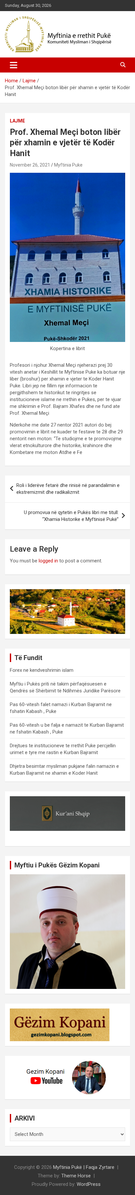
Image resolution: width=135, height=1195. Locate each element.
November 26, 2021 (30, 165)
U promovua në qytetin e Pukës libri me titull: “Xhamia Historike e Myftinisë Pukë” (71, 515)
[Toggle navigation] (13, 65)
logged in (48, 561)
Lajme (17, 120)
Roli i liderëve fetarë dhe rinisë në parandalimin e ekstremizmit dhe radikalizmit (68, 488)
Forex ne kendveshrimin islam (41, 670)
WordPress (89, 1184)
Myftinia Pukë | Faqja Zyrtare (83, 1167)
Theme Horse (76, 1176)
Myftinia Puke (68, 165)
